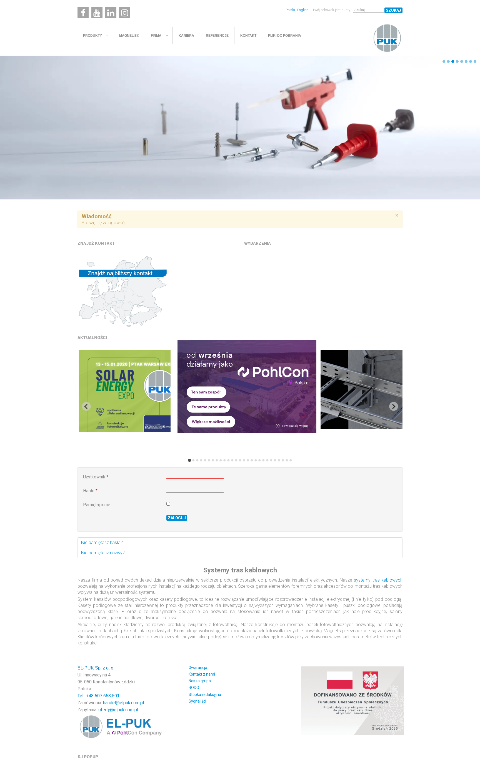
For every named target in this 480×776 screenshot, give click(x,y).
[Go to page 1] (189, 460)
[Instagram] (124, 12)
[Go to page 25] (283, 460)
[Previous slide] (86, 406)
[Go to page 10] (224, 460)
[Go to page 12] (232, 460)
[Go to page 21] (267, 460)
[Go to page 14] (240, 460)
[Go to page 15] (244, 460)
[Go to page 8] (217, 460)
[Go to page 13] (236, 460)
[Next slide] (393, 406)
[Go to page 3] (197, 460)
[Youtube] (96, 12)
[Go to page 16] (248, 460)
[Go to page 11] (228, 460)
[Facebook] (83, 12)
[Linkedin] (110, 12)
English (303, 10)
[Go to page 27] (290, 460)
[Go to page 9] (220, 460)
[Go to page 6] (209, 460)
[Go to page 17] (252, 460)
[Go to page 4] (201, 460)
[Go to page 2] (193, 460)
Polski (291, 10)
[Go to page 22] (271, 460)
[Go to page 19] (259, 460)
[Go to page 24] (279, 460)
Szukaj (393, 10)
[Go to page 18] (255, 460)
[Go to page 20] (263, 460)
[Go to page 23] (275, 460)
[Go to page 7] (213, 460)
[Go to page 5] (205, 460)
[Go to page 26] (287, 460)
